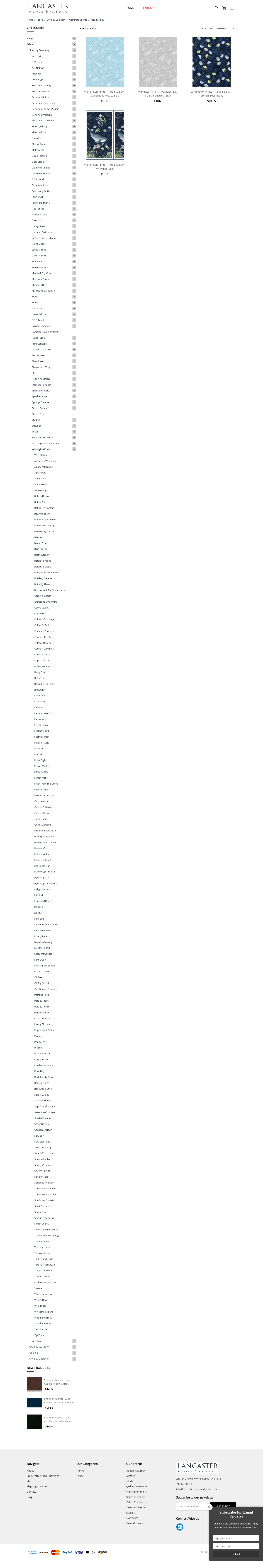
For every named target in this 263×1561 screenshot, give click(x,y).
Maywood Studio (41, 279)
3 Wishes (37, 62)
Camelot (36, 138)
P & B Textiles (39, 320)
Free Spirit (37, 220)
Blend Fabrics (39, 132)
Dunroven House (41, 173)
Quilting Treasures (42, 349)
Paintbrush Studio (41, 326)
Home (130, 7)
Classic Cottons (40, 144)
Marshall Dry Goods (42, 273)
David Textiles (39, 155)
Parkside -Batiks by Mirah (45, 331)
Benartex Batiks (40, 97)
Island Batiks (39, 243)
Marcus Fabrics (40, 267)
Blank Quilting (39, 126)
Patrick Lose (38, 337)
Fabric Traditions (41, 202)
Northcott (37, 308)
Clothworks (38, 149)
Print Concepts (40, 343)
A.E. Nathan (38, 67)
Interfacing (37, 56)
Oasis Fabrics (39, 314)
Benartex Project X (42, 114)
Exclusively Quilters (42, 191)
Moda (35, 296)
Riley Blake (38, 361)
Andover (36, 73)
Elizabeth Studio (40, 185)
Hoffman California (42, 232)
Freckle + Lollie (39, 214)
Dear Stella (38, 161)
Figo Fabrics (38, 208)
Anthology (37, 79)
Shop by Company (39, 50)
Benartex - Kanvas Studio (45, 108)
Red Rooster (38, 355)
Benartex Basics (40, 91)
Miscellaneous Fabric (43, 290)
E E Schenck (38, 179)
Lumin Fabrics (39, 255)
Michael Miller (39, 285)
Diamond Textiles (41, 167)
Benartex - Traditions (43, 120)
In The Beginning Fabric (44, 238)
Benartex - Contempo (43, 103)
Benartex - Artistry (41, 85)
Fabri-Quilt (37, 196)
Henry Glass (38, 226)
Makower (37, 261)
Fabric (147, 7)
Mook (35, 302)
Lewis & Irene (39, 249)
